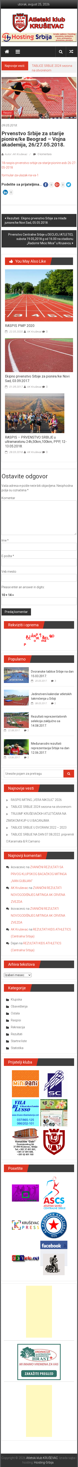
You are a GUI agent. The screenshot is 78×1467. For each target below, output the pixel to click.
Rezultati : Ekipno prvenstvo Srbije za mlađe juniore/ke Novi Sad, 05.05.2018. (36, 220)
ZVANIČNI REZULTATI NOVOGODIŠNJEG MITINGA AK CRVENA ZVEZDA (38, 894)
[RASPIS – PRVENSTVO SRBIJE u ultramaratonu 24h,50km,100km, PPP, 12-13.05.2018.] (34, 413)
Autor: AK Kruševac (16, 154)
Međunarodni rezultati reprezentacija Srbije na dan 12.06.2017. (50, 748)
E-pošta (8, 556)
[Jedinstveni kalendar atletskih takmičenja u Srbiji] (16, 697)
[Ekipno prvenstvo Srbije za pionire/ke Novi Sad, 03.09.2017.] (39, 355)
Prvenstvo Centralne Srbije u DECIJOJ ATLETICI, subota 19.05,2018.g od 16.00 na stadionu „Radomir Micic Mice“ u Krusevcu (40, 239)
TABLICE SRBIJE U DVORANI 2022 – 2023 (39, 827)
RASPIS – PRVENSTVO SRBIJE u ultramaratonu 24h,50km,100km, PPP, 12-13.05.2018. (36, 441)
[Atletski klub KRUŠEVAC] (39, 22)
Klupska (16, 999)
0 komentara (44, 154)
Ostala (15, 1013)
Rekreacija (18, 1027)
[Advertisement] (39, 1312)
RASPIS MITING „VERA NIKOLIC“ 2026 (36, 800)
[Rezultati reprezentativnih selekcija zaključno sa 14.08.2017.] (16, 720)
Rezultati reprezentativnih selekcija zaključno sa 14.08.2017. (49, 721)
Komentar (8, 498)
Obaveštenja (19, 1006)
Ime (5, 540)
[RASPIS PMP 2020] (39, 295)
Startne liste (19, 1041)
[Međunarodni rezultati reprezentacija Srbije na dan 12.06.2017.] (16, 747)
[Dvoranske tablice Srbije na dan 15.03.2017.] (16, 675)
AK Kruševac (34, 331)
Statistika (17, 1048)
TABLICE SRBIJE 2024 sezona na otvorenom (41, 806)
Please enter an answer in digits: (23, 587)
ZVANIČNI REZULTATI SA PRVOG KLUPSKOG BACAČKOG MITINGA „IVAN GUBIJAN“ (39, 874)
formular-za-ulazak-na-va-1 (20, 175)
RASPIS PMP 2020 (19, 326)
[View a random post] (71, 51)
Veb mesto (9, 571)
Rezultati (16, 1034)
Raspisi (7, 112)
